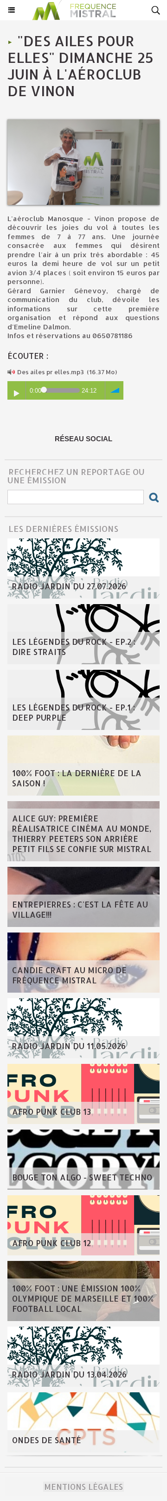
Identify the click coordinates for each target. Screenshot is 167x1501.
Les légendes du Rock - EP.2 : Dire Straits (73, 646)
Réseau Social (83, 439)
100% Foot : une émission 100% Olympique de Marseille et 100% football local (83, 1298)
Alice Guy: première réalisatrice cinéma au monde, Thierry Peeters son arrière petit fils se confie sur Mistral (81, 833)
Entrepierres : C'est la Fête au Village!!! (80, 909)
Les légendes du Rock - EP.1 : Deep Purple (73, 712)
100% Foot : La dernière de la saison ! (76, 778)
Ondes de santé (46, 1440)
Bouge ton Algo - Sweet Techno (82, 1177)
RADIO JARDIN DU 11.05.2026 (69, 1046)
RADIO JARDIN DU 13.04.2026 (69, 1374)
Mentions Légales (83, 1487)
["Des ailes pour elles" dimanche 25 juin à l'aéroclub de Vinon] (83, 123)
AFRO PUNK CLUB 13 (51, 1111)
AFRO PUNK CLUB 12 (51, 1243)
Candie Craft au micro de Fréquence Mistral (69, 975)
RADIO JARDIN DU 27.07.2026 (69, 586)
